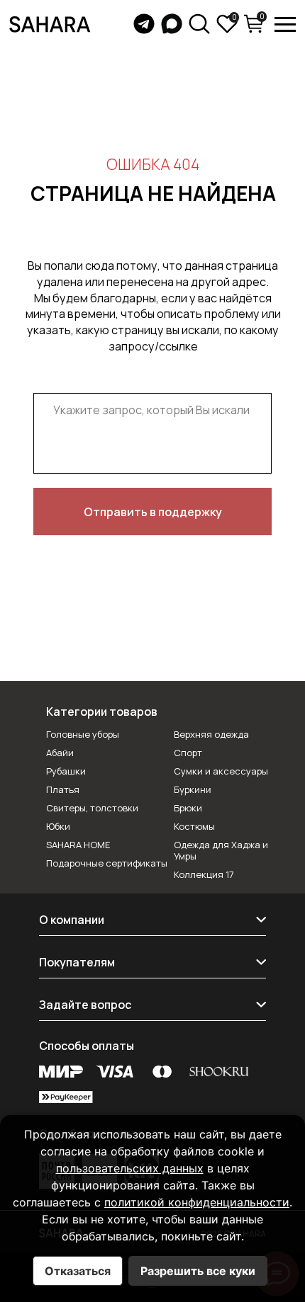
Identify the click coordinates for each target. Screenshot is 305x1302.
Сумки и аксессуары (221, 771)
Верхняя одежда (211, 734)
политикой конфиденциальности (196, 1202)
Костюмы (194, 826)
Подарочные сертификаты (106, 863)
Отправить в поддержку (153, 512)
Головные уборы (82, 734)
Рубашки (66, 771)
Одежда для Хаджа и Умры (221, 850)
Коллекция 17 (204, 874)
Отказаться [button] (78, 1271)
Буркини (192, 789)
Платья (62, 789)
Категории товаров (101, 711)
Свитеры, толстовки (92, 807)
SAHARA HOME (78, 844)
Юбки (58, 826)
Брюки (188, 807)
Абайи (60, 752)
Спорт (188, 752)
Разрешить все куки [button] (197, 1271)
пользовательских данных (130, 1168)
